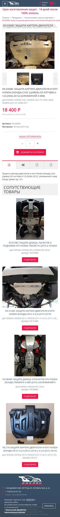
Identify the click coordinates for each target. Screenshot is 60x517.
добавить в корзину (32, 152)
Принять (49, 506)
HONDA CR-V (20, 318)
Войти (44, 5)
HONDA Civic (20, 100)
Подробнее (30, 259)
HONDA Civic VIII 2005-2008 (40, 100)
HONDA (9, 100)
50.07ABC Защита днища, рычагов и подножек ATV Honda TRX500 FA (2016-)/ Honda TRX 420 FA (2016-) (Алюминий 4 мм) (30, 219)
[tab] (9, 165)
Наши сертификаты (30, 136)
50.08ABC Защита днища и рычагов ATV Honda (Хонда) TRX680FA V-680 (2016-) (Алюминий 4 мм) (30, 355)
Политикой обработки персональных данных (15, 510)
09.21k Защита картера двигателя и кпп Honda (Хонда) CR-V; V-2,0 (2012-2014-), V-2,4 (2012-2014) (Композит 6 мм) (30, 424)
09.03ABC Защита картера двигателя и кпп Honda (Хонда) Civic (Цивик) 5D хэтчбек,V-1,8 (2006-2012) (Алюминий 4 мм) (30, 50)
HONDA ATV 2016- (41, 250)
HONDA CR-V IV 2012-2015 (39, 318)
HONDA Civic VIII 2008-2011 (15, 102)
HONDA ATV (27, 250)
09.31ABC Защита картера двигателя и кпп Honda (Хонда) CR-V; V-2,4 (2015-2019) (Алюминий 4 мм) (30, 287)
